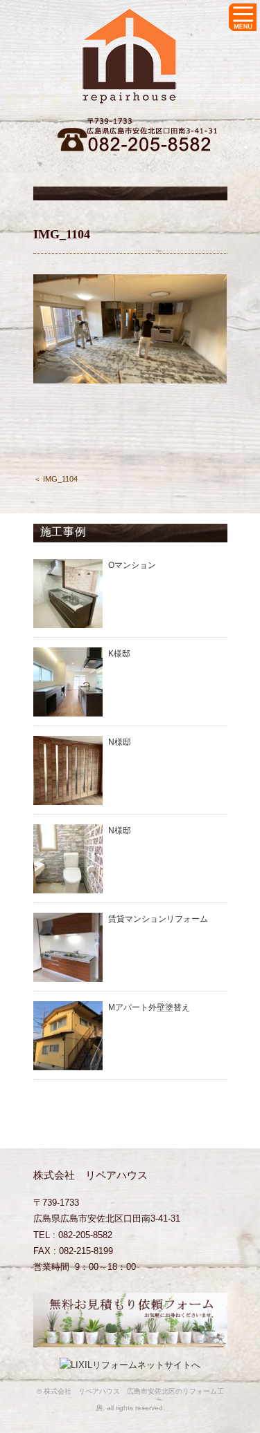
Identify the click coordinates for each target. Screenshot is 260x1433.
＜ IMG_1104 (55, 479)
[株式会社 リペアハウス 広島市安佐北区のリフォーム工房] (130, 18)
